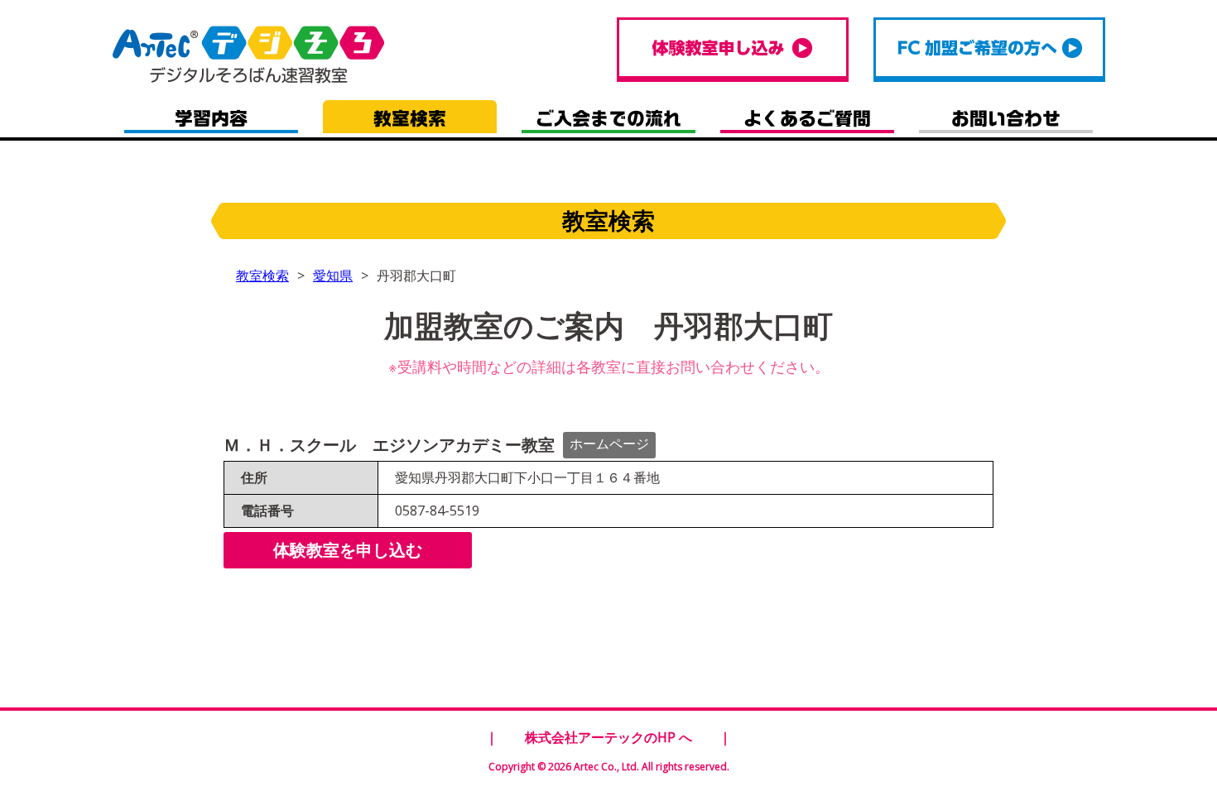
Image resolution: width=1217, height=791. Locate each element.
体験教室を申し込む (347, 550)
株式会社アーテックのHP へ (608, 737)
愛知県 (333, 275)
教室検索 (262, 275)
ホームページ (609, 443)
